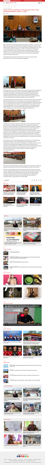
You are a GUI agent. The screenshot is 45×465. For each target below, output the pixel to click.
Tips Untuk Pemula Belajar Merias (9, 285)
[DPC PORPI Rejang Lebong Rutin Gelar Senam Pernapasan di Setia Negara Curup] (5, 376)
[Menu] (4, 3)
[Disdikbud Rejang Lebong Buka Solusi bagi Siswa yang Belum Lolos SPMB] (32, 407)
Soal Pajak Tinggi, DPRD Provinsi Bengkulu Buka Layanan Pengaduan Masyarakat (13, 243)
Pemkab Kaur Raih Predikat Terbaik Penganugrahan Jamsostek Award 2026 (22, 193)
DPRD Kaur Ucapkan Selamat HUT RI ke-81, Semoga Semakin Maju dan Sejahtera (22, 205)
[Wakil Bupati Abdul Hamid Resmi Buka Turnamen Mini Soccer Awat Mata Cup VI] (32, 351)
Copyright (15, 459)
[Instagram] (21, 456)
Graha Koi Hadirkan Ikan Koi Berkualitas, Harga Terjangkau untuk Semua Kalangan (25, 380)
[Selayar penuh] (40, 324)
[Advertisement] (22, 67)
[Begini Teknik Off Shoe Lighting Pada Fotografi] (12, 292)
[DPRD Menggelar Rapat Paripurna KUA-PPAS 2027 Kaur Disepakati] (9, 200)
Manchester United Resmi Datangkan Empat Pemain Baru (11, 357)
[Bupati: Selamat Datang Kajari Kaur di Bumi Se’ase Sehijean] (36, 200)
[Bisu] (38, 324)
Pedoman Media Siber (37, 459)
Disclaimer (10, 459)
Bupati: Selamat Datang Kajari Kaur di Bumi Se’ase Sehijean (35, 205)
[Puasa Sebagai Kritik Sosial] (5, 253)
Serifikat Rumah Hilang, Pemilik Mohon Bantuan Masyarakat (20, 0)
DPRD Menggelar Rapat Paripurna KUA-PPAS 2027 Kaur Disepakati (9, 205)
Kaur (11, 8)
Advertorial (5, 8)
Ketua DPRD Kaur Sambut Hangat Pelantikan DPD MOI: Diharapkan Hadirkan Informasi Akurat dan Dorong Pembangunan (35, 193)
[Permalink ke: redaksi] (4, 13)
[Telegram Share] (38, 180)
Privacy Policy (20, 459)
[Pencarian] (41, 3)
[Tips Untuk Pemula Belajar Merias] (12, 280)
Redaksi (5, 459)
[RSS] (28, 456)
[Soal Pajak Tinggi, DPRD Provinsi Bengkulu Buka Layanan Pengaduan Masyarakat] (13, 237)
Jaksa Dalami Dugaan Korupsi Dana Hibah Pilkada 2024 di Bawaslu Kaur (31, 432)
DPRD (9, 8)
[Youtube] (24, 456)
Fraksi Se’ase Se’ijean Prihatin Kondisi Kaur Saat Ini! (19, 262)
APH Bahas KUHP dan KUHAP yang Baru (11, 445)
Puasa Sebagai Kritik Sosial (15, 252)
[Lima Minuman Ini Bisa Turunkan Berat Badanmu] (32, 280)
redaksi (7, 13)
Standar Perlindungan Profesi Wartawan (17, 460)
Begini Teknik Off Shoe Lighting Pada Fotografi (11, 298)
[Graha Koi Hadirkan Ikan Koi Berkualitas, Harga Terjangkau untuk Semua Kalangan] (5, 381)
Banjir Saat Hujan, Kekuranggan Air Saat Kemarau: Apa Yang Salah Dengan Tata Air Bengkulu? (12, 229)
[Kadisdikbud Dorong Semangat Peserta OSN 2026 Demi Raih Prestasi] (13, 407)
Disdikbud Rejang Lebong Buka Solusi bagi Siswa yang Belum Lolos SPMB (31, 413)
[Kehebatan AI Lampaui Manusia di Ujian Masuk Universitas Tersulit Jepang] (5, 371)
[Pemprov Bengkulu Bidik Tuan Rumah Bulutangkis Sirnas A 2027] (12, 336)
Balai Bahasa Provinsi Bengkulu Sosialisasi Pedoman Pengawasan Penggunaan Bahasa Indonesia (31, 229)
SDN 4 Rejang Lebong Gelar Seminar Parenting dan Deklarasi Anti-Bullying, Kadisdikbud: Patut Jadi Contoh (31, 399)
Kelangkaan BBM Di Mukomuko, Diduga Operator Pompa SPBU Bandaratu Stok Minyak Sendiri (26, 267)
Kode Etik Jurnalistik (28, 459)
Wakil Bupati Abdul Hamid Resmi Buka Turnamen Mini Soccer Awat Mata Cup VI (32, 357)
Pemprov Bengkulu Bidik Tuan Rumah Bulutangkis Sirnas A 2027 (12, 342)
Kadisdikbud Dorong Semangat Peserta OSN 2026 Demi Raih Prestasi (12, 413)
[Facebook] (17, 456)
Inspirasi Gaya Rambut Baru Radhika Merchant (31, 298)
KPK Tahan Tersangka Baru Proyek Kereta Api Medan (31, 446)
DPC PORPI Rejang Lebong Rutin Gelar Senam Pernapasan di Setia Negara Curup (24, 375)
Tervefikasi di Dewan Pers (30, 460)
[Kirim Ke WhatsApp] (41, 180)
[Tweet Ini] (34, 180)
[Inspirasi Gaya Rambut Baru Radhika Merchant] (32, 292)
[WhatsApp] (26, 456)
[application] (22, 315)
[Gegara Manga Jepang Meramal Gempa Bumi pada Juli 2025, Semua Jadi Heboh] (32, 237)
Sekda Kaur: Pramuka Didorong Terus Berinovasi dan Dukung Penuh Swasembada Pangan (9, 193)
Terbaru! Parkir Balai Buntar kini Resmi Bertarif (12, 431)
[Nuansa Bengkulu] (10, 3)
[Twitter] (19, 456)
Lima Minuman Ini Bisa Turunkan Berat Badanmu (32, 285)
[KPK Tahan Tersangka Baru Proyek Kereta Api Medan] (32, 439)
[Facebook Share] (32, 180)
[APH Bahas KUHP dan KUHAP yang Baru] (13, 439)
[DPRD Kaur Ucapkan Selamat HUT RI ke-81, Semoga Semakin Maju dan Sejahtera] (22, 200)
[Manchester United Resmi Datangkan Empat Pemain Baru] (12, 351)
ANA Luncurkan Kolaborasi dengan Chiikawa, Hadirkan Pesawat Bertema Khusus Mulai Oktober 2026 (25, 366)
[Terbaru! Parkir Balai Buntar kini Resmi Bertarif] (13, 426)
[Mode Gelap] (39, 3)
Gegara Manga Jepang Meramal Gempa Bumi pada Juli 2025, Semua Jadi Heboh (31, 243)
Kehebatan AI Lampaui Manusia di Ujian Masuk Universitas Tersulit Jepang (23, 370)
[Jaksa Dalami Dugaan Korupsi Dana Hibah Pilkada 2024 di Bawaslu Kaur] (32, 426)
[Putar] (4, 324)
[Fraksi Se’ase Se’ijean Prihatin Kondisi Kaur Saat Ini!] (5, 263)
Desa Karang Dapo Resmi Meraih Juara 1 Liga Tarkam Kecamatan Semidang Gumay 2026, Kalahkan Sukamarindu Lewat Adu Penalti (31, 343)
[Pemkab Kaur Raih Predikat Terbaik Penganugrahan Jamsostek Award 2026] (22, 188)
